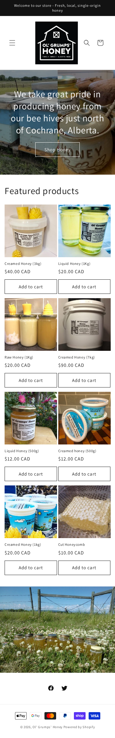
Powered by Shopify (79, 727)
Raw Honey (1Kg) (19, 357)
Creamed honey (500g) (77, 450)
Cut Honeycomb (71, 544)
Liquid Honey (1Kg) (74, 263)
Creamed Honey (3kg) (23, 263)
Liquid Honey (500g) (22, 450)
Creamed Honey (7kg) (76, 357)
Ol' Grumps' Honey (48, 727)
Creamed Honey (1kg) (23, 544)
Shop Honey (57, 149)
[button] (12, 43)
